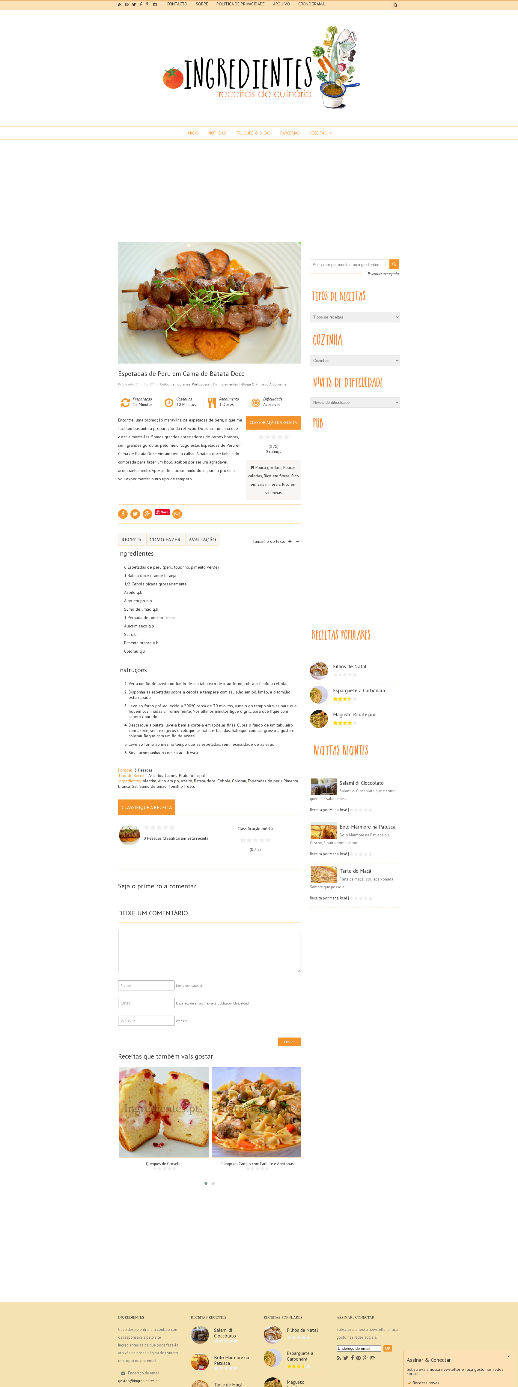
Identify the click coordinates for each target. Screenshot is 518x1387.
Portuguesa (201, 384)
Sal (135, 786)
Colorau (239, 781)
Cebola (223, 781)
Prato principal (192, 775)
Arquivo (281, 4)
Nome (189, 986)
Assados (155, 775)
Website (182, 1021)
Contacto (177, 4)
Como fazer (165, 539)
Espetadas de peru (265, 781)
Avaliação (202, 539)
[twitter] (134, 4)
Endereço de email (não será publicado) (212, 1003)
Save (164, 512)
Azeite (186, 781)
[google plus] (148, 4)
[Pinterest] (358, 1358)
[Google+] (365, 1358)
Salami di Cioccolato (362, 783)
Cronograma (311, 4)
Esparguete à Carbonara (359, 690)
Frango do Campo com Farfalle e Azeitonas (257, 1163)
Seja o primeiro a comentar (266, 384)
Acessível (271, 404)
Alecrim (149, 781)
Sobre (202, 4)
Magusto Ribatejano (355, 714)
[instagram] (155, 4)
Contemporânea (177, 384)
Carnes (171, 775)
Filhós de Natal (349, 666)
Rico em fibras (277, 476)
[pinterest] (127, 4)
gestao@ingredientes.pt (138, 1380)
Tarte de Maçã (355, 871)
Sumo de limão (153, 786)
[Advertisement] (259, 185)
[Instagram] (373, 1358)
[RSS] (339, 1358)
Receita (131, 539)
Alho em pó (168, 781)
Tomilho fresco (181, 786)
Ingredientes (228, 384)
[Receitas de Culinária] (259, 111)
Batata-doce (205, 781)
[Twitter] (345, 1358)
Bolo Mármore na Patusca (367, 826)
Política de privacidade (240, 4)
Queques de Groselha (164, 1163)
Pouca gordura (268, 467)
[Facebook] (352, 1358)
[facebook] (141, 4)
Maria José (338, 809)
